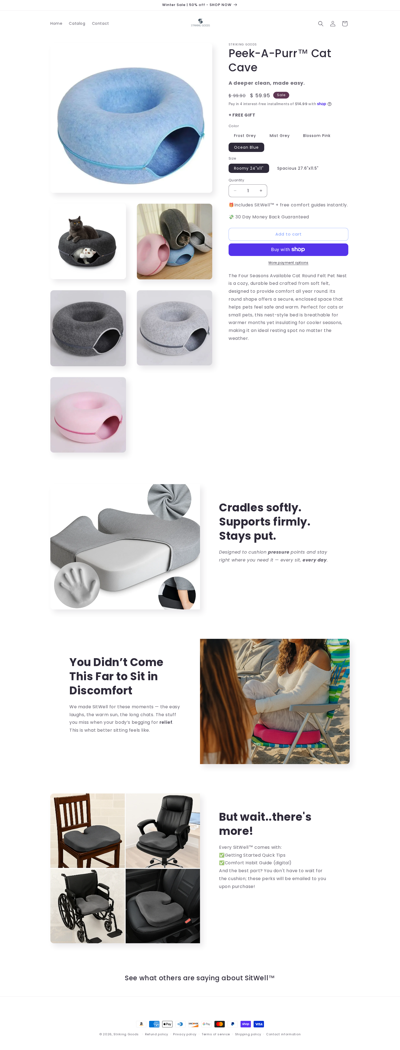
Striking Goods (126, 1034)
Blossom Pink (317, 135)
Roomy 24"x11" (249, 168)
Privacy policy (184, 1034)
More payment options (289, 262)
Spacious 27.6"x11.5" (298, 168)
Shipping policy (248, 1034)
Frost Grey (245, 135)
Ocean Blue (246, 147)
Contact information (283, 1034)
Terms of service (216, 1034)
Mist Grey (280, 135)
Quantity (236, 179)
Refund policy (156, 1034)
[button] (321, 24)
